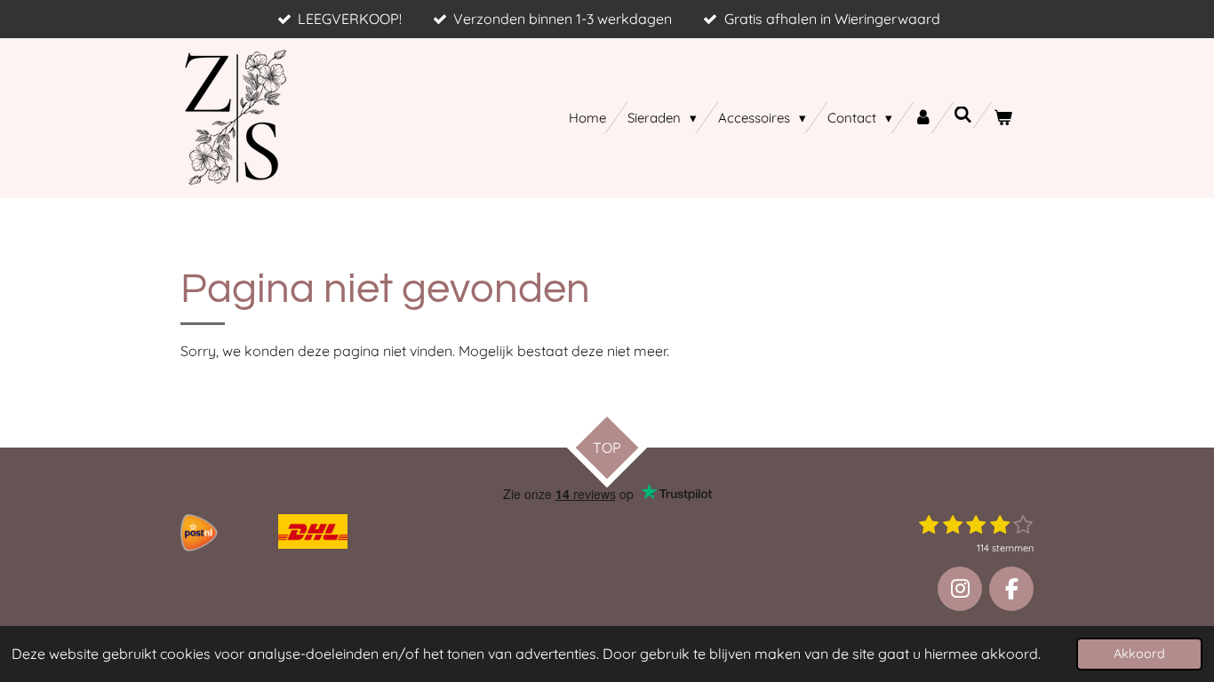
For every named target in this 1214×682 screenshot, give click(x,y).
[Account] (923, 117)
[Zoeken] (963, 115)
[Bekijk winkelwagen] (1003, 117)
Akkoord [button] (1139, 654)
